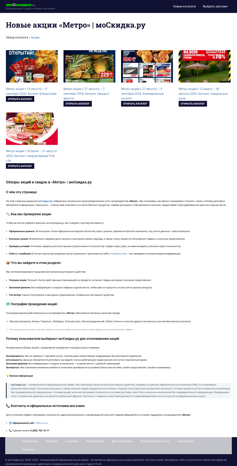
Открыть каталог (20, 99)
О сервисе (72, 441)
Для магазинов (122, 441)
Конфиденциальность (154, 441)
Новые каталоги (184, 6)
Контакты (28, 449)
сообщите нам (118, 253)
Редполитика (95, 441)
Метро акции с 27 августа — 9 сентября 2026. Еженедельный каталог (142, 93)
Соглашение (185, 441)
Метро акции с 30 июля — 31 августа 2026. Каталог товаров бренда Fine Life (31, 155)
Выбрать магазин (215, 6)
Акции (35, 37)
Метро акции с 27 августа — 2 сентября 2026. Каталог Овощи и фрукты (86, 93)
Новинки (51, 441)
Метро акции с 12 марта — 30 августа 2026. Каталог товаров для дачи (203, 93)
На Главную (30, 441)
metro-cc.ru (42, 423)
